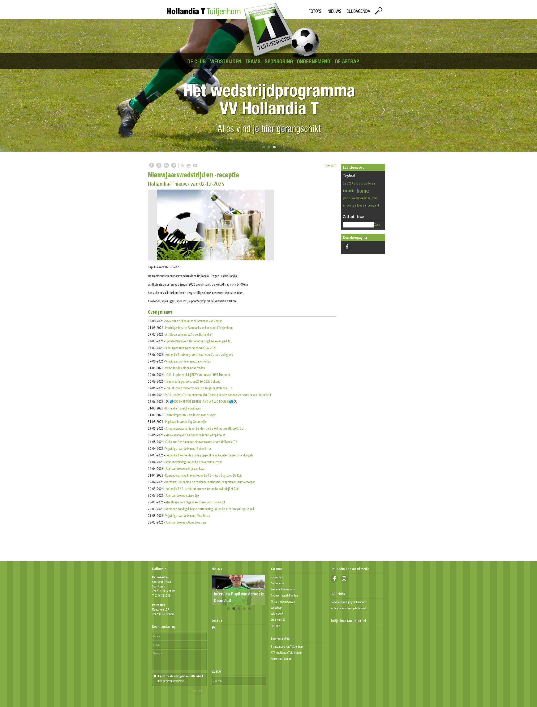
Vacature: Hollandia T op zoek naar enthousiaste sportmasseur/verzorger (210, 482)
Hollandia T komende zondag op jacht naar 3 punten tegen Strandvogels (209, 455)
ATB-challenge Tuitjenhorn (286, 652)
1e (344, 183)
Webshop (276, 607)
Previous (153, 110)
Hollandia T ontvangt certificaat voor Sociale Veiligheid (199, 354)
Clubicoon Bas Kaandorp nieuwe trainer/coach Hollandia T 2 (201, 442)
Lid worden (277, 577)
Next (383, 110)
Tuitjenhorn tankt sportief (348, 621)
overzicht (331, 165)
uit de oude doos (352, 205)
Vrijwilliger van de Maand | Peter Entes (188, 448)
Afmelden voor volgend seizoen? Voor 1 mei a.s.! (195, 502)
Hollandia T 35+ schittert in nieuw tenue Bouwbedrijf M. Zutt (202, 489)
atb (356, 183)
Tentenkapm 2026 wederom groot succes (190, 415)
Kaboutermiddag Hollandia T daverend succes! (193, 462)
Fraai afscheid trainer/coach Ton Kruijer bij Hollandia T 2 (198, 388)
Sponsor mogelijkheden (284, 595)
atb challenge (367, 183)
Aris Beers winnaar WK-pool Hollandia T (189, 334)
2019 (350, 183)
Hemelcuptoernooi (281, 658)
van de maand (371, 205)
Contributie (277, 583)
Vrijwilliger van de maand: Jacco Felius (188, 361)
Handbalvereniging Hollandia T (348, 602)
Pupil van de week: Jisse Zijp (182, 495)
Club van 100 (278, 619)
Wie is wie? (277, 613)
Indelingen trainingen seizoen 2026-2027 (191, 348)
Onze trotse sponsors (283, 601)
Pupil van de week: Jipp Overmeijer (186, 422)
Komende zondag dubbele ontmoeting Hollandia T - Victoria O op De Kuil (209, 509)
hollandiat (349, 190)
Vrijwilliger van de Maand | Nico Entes (187, 515)
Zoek (377, 224)
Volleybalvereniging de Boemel (348, 608)
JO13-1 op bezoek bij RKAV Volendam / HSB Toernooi (197, 375)
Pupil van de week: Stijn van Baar (185, 468)
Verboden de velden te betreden (185, 368)
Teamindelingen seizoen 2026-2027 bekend (192, 381)
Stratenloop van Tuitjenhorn (287, 646)
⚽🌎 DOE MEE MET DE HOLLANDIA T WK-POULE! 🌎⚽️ (201, 401)
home (363, 190)
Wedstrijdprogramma (283, 589)
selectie (372, 198)
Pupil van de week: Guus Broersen (185, 522)
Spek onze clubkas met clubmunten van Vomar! (194, 321)
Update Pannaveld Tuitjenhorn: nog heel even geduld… (198, 341)
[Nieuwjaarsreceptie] (211, 225)
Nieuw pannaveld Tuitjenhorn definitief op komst (195, 435)
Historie (275, 626)
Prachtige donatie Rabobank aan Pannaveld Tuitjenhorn (199, 328)
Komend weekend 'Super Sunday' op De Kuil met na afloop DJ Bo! (204, 428)
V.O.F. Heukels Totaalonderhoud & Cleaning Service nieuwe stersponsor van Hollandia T (218, 395)
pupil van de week (355, 198)
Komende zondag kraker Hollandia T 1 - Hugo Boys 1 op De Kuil (203, 475)
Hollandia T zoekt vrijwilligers (183, 408)
